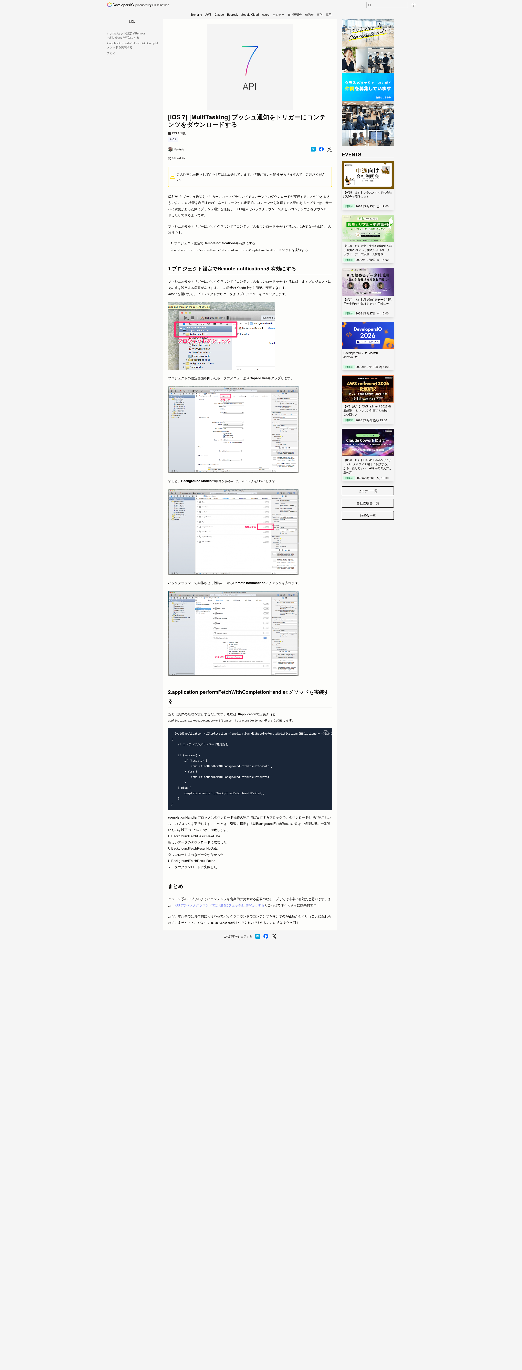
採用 (329, 14)
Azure (266, 14)
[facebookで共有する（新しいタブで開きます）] (321, 149)
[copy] (326, 732)
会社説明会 (295, 14)
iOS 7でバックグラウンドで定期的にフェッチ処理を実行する (219, 905)
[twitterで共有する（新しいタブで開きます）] (329, 149)
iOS (174, 139)
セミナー (278, 14)
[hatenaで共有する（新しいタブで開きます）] (313, 149)
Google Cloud (250, 14)
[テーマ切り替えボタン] (413, 4)
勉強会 (309, 14)
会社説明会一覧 (367, 503)
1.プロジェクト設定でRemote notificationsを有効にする (126, 35)
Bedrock (232, 14)
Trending (196, 14)
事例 (320, 14)
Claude (219, 14)
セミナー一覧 (368, 490)
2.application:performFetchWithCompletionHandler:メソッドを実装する (132, 45)
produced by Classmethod (152, 5)
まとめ (111, 53)
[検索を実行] (369, 5)
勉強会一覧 (368, 515)
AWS (208, 14)
